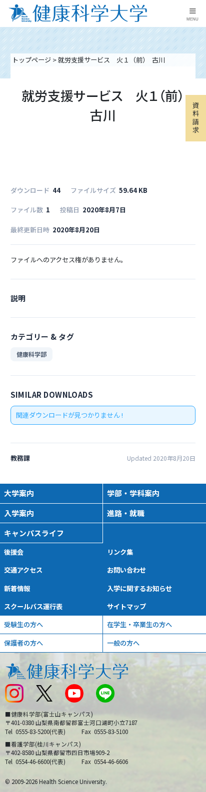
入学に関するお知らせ (139, 588)
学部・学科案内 (133, 493)
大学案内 (19, 493)
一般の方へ (123, 643)
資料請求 (195, 117)
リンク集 (120, 552)
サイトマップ (126, 606)
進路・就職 (125, 513)
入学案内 (19, 513)
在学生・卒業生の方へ (139, 624)
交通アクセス (23, 570)
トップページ (31, 59)
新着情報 (17, 588)
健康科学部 (31, 354)
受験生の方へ (23, 624)
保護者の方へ (23, 643)
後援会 (14, 552)
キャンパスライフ (34, 533)
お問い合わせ (126, 570)
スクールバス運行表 (33, 606)
